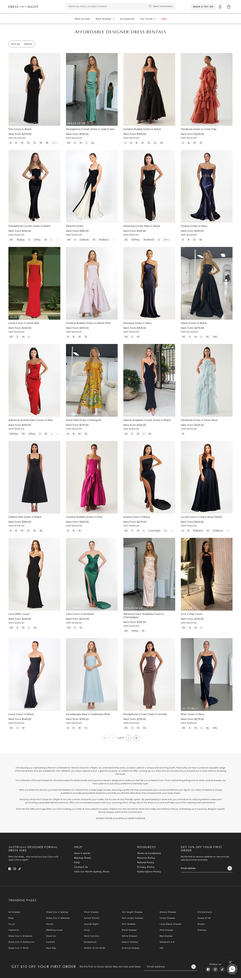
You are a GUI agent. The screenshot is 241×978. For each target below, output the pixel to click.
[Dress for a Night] (23, 7)
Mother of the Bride (94, 948)
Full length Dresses (132, 912)
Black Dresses (129, 930)
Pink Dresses (166, 930)
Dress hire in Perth (18, 948)
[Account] (220, 6)
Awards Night (91, 924)
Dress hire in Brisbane (20, 936)
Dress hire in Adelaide (58, 918)
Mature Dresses (168, 912)
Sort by (15, 44)
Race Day (51, 948)
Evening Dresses (131, 948)
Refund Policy (145, 862)
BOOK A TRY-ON (203, 6)
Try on (11, 924)
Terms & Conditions (149, 853)
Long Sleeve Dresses (170, 924)
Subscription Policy (149, 871)
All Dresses (14, 912)
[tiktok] (222, 969)
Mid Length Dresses (132, 918)
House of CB (204, 918)
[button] (128, 738)
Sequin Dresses (130, 942)
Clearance (13, 930)
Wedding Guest (54, 930)
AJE (162, 948)
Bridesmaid (90, 942)
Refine (28, 44)
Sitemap (202, 930)
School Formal (91, 918)
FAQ (77, 862)
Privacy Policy (146, 867)
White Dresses (129, 936)
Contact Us (81, 867)
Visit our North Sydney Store (91, 871)
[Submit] (193, 967)
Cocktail (50, 942)
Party (87, 930)
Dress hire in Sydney (57, 912)
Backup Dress (82, 857)
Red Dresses (166, 936)
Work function (91, 936)
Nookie (201, 924)
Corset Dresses (167, 918)
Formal (50, 924)
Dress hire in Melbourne (21, 942)
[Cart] (229, 7)
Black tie (51, 936)
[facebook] (208, 969)
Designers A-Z (167, 942)
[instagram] (215, 969)
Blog (10, 918)
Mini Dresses (128, 924)
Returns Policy (146, 857)
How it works (82, 853)
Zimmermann (205, 912)
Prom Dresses (91, 912)
